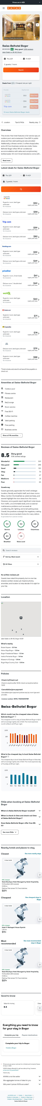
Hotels (20, 1095)
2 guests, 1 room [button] (10, 64)
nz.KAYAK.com (12, 1095)
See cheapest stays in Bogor (33, 898)
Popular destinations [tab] (29, 1035)
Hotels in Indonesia (12, 1097)
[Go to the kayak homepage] (14, 8)
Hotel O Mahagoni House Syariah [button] (13, 927)
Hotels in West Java (26, 1097)
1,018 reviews (28, 49)
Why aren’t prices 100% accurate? (16, 1084)
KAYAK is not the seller (11, 1076)
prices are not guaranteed (10, 1070)
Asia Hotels (28, 1095)
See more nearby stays (33, 854)
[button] (39, 2)
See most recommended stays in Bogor (32, 942)
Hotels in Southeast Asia (14, 1099)
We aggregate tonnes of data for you (17, 1080)
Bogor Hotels (28, 1099)
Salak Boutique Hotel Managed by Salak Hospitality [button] (20, 882)
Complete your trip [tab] (12, 1035)
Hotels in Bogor (11, 1048)
